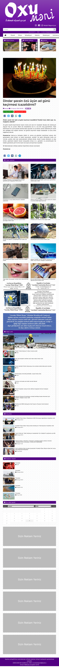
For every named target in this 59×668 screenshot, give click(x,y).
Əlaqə (54, 32)
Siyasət (13, 35)
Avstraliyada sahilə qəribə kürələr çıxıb (40, 239)
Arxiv (43, 32)
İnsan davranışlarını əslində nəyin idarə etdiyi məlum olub (29, 358)
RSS (30, 663)
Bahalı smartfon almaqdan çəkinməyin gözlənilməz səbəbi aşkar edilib (43, 180)
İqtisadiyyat (28, 35)
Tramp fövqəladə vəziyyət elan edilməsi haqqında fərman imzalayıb (31, 388)
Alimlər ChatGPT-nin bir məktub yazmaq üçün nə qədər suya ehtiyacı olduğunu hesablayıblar (43, 260)
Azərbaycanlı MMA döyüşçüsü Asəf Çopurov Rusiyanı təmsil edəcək (31, 404)
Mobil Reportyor (49, 25)
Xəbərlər (37, 35)
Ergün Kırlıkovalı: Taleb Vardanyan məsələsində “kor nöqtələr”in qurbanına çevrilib (35, 433)
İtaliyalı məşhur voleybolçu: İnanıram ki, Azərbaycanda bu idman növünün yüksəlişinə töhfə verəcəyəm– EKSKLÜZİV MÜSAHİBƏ (33, 441)
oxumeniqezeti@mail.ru (39, 663)
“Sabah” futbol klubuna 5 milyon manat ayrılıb (26, 351)
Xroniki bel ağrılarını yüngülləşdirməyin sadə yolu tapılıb (15, 240)
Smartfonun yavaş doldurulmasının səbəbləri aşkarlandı (14, 200)
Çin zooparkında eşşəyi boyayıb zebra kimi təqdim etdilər (15, 260)
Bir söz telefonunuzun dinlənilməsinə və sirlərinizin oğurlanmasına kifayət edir (43, 280)
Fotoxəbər (17, 463)
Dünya (20, 35)
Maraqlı (6, 108)
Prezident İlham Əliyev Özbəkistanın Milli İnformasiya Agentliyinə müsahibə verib (35, 418)
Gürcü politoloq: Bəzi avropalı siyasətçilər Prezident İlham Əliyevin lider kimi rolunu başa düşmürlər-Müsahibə (35, 449)
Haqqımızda (49, 32)
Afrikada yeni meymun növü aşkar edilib (40, 219)
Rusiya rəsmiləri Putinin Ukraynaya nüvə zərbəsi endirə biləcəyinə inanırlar (33, 366)
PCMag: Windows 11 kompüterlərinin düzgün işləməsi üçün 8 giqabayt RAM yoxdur (14, 180)
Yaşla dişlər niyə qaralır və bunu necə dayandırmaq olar (15, 280)
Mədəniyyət (46, 35)
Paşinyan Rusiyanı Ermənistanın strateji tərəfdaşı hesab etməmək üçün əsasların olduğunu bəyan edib (32, 397)
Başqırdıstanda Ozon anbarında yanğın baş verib (27, 336)
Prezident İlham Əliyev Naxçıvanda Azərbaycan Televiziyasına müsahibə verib (34, 425)
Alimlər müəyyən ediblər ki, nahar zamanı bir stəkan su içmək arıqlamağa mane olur (43, 200)
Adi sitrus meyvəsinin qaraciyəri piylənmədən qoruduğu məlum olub (14, 220)
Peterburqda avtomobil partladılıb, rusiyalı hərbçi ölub (28, 373)
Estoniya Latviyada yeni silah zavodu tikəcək (26, 381)
